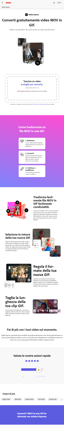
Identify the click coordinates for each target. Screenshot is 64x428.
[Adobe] (8, 2)
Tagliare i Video (6, 399)
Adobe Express (6, 7)
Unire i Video (41, 399)
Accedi (59, 2)
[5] (41, 376)
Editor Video (18, 399)
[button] (54, 2)
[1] (23, 376)
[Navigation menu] (2, 2)
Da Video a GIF (52, 399)
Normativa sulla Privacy (45, 104)
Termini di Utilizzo (34, 104)
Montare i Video (29, 399)
